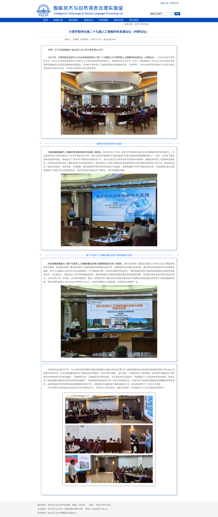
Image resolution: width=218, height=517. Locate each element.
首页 (137, 24)
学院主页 (174, 3)
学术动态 (144, 24)
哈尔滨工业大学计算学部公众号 (87, 50)
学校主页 (164, 3)
